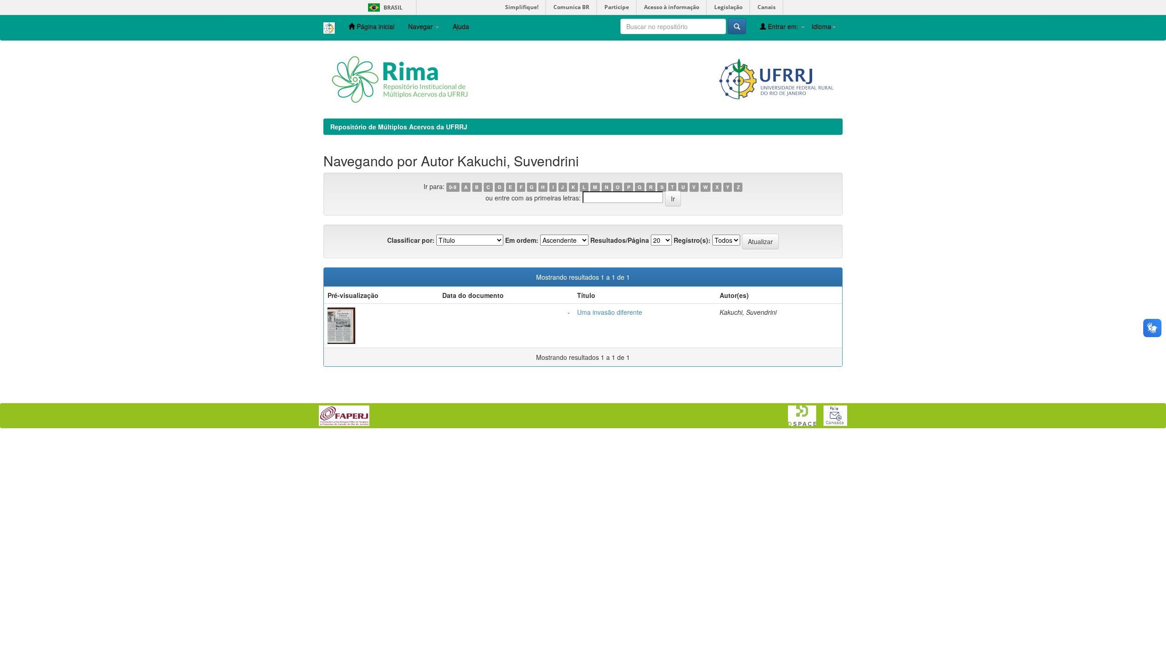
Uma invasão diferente (609, 312)
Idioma (821, 26)
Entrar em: (783, 26)
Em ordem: (521, 240)
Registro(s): (692, 240)
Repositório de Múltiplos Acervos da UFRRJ (398, 126)
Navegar (421, 26)
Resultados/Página (619, 240)
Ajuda (461, 26)
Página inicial (374, 26)
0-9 (452, 187)
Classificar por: (411, 240)
